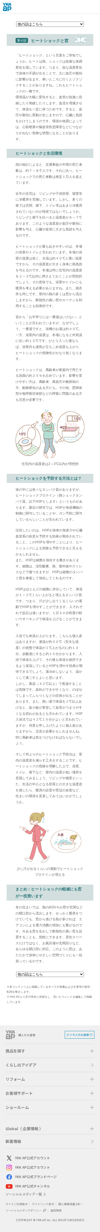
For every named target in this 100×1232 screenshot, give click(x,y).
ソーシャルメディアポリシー (24, 1210)
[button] (50, 1051)
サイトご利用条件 (17, 1204)
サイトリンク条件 (43, 1204)
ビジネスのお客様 (78, 1035)
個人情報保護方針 (69, 1204)
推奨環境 (55, 1210)
